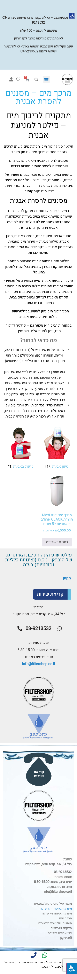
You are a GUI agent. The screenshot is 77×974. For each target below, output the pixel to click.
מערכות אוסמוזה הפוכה (56, 908)
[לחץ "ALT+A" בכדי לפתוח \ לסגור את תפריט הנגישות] (71, 968)
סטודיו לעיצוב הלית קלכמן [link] (56, 967)
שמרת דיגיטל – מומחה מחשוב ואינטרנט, (38, 962)
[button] (46, 79)
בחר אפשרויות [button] (57, 542)
